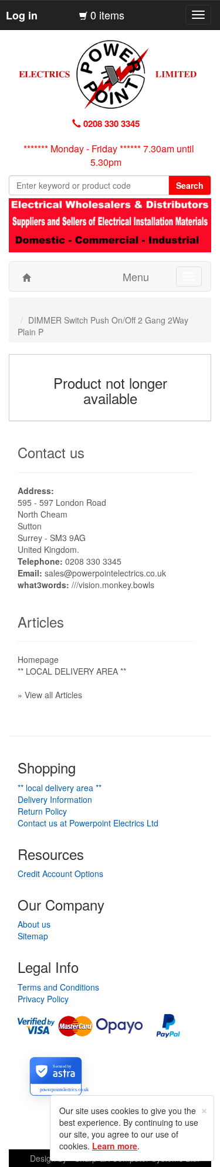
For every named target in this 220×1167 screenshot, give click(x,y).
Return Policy (42, 811)
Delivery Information (55, 799)
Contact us (51, 452)
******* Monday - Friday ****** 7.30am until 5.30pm (108, 155)
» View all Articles (50, 695)
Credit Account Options (60, 873)
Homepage (38, 659)
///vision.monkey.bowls (113, 585)
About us (34, 924)
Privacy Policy (43, 999)
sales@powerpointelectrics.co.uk (105, 573)
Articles (41, 621)
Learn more (114, 1146)
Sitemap (33, 936)
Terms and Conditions (58, 987)
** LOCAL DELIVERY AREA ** (72, 671)
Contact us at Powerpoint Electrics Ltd (88, 823)
